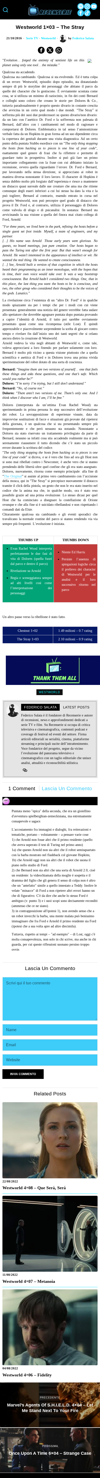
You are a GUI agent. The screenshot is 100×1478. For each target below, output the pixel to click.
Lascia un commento (67, 788)
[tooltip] (80, 6)
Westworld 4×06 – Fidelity (27, 1375)
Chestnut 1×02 (28, 631)
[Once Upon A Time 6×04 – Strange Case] (50, 1450)
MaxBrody (20, 799)
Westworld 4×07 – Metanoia (28, 1281)
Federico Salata (83, 38)
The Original (13, 476)
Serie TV (32, 38)
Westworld (48, 38)
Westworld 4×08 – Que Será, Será (34, 1187)
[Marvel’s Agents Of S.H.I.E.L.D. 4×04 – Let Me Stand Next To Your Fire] (50, 1404)
